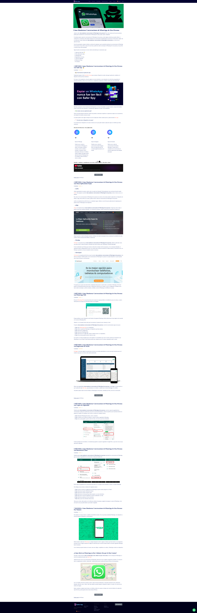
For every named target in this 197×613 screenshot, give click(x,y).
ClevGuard (76, 255)
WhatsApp (87, 541)
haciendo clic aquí (88, 75)
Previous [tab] (97, 161)
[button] (194, 610)
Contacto (85, 607)
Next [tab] (99, 161)
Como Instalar (96, 607)
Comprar (95, 608)
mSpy (75, 207)
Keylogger (76, 351)
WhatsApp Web (81, 299)
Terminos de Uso (106, 607)
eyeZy (75, 192)
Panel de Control (96, 610)
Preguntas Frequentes (97, 609)
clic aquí (116, 117)
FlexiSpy (75, 242)
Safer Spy (84, 387)
